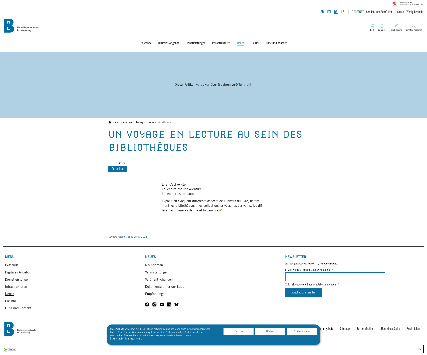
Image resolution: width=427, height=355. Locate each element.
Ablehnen (270, 331)
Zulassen (238, 331)
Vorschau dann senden (303, 292)
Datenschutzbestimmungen (122, 338)
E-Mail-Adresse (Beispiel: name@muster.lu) (309, 270)
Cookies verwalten (302, 331)
